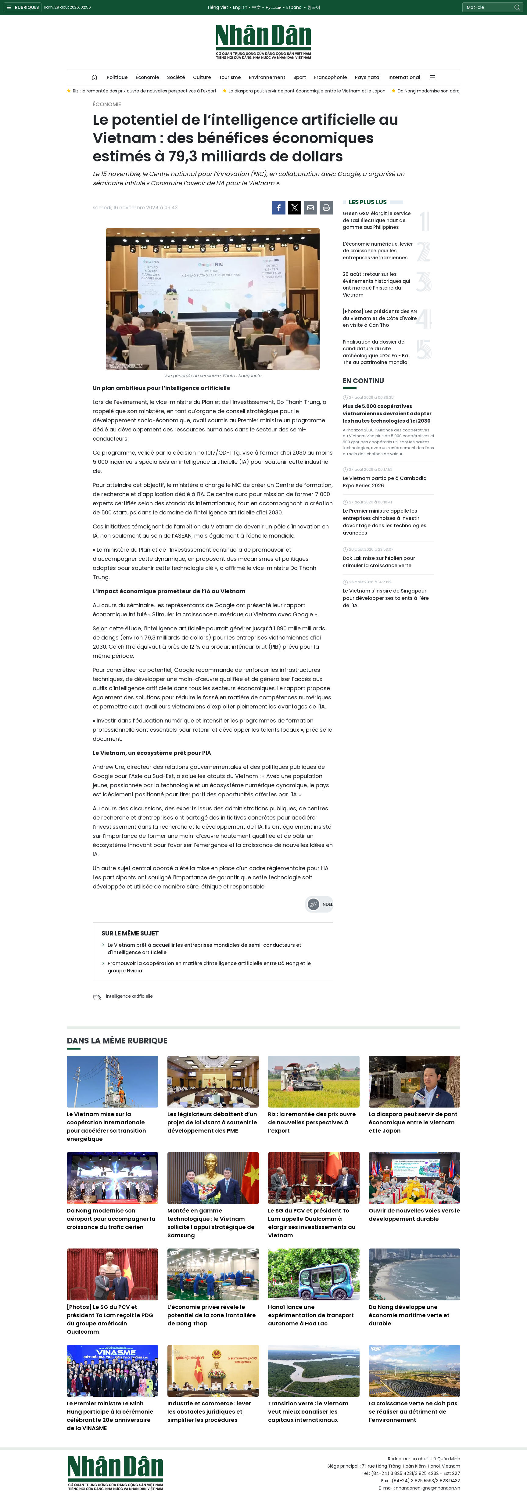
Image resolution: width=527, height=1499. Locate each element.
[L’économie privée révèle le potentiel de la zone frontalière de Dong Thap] (213, 1274)
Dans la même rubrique (117, 1040)
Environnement (267, 77)
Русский (273, 7)
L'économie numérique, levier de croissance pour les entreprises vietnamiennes (378, 251)
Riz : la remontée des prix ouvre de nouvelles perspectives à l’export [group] (117, 91)
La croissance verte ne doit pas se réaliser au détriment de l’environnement (413, 1412)
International (404, 77)
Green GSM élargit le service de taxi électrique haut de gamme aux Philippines (377, 220)
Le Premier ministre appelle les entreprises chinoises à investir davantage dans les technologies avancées (384, 521)
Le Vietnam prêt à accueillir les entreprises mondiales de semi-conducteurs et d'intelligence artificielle (204, 949)
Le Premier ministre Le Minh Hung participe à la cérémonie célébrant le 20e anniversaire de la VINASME (110, 1416)
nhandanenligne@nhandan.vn (428, 1488)
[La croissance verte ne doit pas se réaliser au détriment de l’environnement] (414, 1371)
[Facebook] (278, 207)
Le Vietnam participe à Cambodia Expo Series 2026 (385, 482)
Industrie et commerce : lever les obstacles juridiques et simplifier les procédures (209, 1412)
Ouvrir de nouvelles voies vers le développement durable (414, 1215)
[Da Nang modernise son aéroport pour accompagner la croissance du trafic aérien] (112, 1178)
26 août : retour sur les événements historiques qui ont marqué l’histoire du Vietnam (376, 284)
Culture (202, 77)
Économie (147, 77)
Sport (299, 77)
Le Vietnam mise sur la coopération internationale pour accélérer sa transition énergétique (106, 1126)
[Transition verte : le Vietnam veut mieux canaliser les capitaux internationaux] (314, 1371)
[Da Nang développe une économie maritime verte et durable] (414, 1274)
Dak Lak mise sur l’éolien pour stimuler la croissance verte (379, 562)
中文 (256, 7)
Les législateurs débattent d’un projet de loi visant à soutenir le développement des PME (212, 1122)
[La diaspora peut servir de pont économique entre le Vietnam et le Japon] (414, 1082)
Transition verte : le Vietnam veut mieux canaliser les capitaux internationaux (308, 1412)
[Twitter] (294, 207)
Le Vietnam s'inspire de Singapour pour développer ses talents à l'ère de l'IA (386, 598)
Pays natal (368, 77)
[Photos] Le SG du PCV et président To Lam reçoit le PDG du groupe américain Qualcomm (110, 1319)
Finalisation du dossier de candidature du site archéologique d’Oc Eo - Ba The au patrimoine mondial (376, 352)
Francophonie (330, 77)
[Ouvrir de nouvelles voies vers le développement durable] (414, 1178)
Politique (117, 77)
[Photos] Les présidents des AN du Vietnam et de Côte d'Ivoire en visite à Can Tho (380, 318)
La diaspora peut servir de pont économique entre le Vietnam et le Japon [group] (280, 91)
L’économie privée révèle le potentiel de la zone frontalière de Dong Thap (211, 1315)
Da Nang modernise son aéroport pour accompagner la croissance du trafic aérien (111, 1219)
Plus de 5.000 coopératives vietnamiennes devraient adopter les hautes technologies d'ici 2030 (387, 413)
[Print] (326, 207)
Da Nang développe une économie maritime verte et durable (409, 1315)
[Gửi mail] (310, 207)
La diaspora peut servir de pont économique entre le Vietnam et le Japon (413, 1122)
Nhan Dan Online (263, 42)
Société (176, 77)
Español (294, 7)
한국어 (313, 7)
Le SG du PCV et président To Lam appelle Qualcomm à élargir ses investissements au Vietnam (312, 1223)
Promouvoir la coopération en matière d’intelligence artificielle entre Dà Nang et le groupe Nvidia (209, 967)
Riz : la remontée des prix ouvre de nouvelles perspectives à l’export (312, 1122)
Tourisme (230, 77)
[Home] (94, 77)
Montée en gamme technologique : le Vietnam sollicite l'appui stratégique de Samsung (211, 1223)
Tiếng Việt (217, 7)
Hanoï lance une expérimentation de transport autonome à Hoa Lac (311, 1315)
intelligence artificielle (129, 996)
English (240, 7)
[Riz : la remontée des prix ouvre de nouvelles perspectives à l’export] (314, 1082)
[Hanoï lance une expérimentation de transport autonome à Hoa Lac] (314, 1274)
